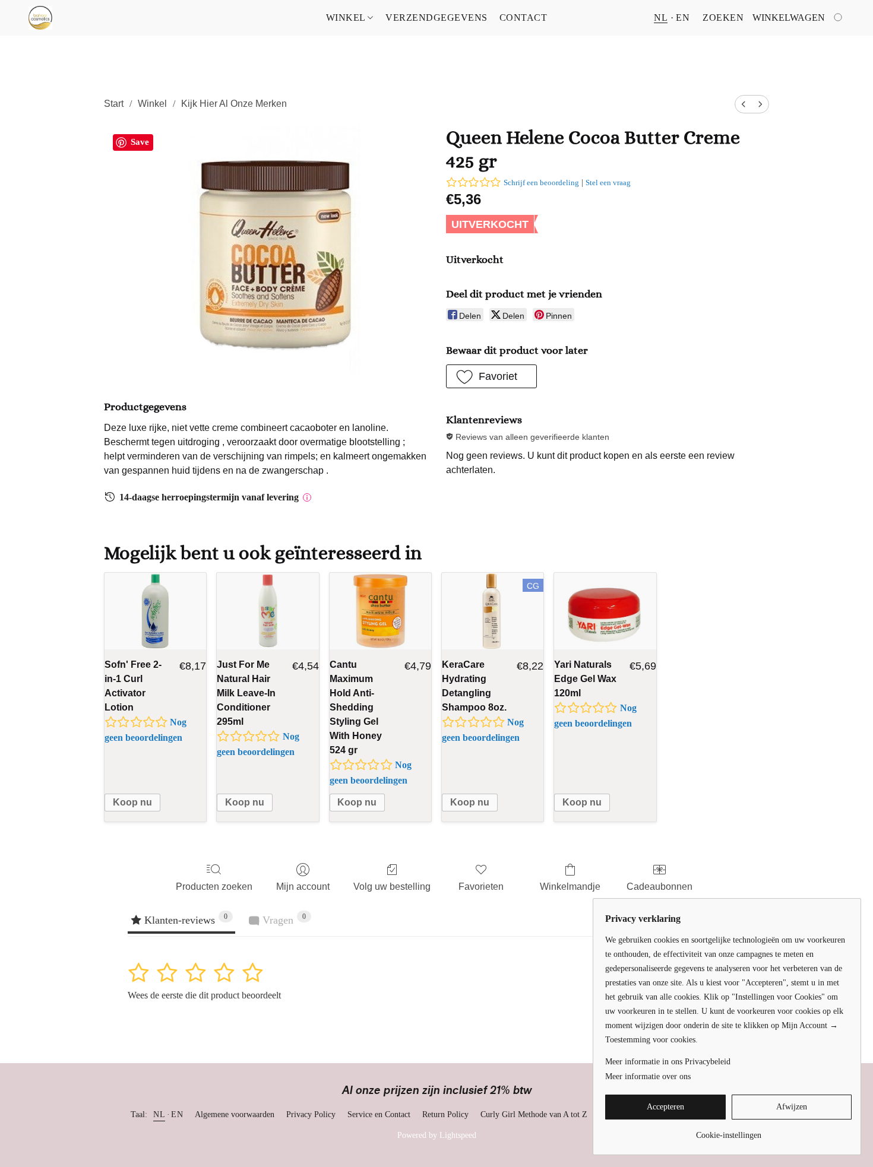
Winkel (347, 17)
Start (114, 104)
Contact (523, 17)
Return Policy (445, 1114)
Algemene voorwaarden (234, 1114)
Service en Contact (378, 1114)
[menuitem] (743, 104)
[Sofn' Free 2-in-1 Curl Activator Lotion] (155, 611)
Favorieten (481, 886)
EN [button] (682, 17)
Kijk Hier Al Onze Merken (234, 104)
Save (140, 142)
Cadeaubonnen (659, 886)
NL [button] (661, 17)
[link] (728, 1131)
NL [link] (159, 1114)
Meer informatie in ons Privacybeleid (667, 1061)
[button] (40, 18)
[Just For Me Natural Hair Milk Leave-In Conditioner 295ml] (267, 611)
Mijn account (303, 886)
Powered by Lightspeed (436, 1135)
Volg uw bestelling (392, 886)
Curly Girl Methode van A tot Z (533, 1114)
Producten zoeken (214, 886)
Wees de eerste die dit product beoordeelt (204, 995)
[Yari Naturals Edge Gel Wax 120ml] (605, 611)
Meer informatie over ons (648, 1076)
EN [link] (177, 1114)
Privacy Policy (311, 1114)
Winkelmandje (570, 886)
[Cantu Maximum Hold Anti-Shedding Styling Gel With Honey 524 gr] (380, 611)
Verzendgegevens (436, 17)
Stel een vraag (608, 182)
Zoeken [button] (723, 17)
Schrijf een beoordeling (541, 182)
